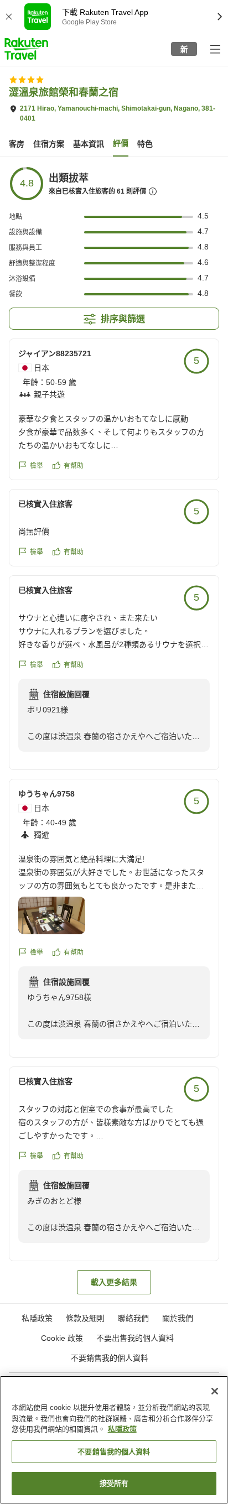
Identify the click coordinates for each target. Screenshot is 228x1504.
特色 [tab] (145, 143)
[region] (114, 1440)
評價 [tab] (120, 143)
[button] (26, 49)
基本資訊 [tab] (88, 143)
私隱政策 (122, 1429)
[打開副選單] (215, 49)
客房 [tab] (16, 143)
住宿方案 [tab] (48, 143)
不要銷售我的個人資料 (109, 1358)
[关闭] (215, 1391)
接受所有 (114, 1483)
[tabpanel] (114, 730)
